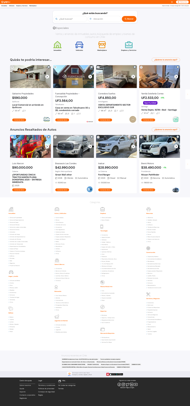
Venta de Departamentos (17, 220)
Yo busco (58, 280)
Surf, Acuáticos (106, 322)
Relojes (12, 329)
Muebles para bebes (61, 332)
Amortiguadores (60, 229)
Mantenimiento (152, 285)
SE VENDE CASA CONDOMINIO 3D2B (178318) (73, 364)
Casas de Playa (14, 249)
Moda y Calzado (14, 324)
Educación (57, 291)
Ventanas (12, 299)
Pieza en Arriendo (14, 253)
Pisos (11, 285)
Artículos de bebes (61, 325)
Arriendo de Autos (61, 225)
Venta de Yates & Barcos (62, 278)
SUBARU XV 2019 (136, 364)
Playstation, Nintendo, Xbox (109, 259)
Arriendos (12, 232)
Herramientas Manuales (154, 266)
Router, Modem (106, 261)
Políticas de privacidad (46, 389)
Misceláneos (151, 261)
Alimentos (150, 217)
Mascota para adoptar (154, 237)
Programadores (152, 322)
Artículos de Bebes (15, 280)
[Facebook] (119, 384)
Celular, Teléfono (106, 242)
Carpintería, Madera (153, 256)
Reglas (40, 395)
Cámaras (104, 240)
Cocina (12, 283)
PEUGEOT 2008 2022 (93, 364)
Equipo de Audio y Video (108, 247)
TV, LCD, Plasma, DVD (107, 264)
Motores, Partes (60, 244)
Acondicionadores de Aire (109, 268)
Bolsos (11, 317)
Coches (58, 327)
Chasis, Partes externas (62, 234)
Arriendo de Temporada (16, 244)
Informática (105, 244)
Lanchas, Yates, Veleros (62, 276)
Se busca (12, 295)
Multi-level (150, 305)
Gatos (149, 222)
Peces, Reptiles (152, 232)
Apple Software (106, 237)
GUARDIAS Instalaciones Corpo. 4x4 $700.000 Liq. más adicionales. (80, 359)
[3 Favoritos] (12, 137)
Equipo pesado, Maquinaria (63, 237)
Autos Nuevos (59, 222)
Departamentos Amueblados (18, 246)
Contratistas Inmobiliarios (155, 259)
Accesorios (59, 227)
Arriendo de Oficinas (15, 239)
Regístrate (23, 398)
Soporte (22, 392)
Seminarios (59, 307)
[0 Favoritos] (12, 67)
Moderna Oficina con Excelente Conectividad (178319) (111, 362)
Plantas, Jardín (14, 287)
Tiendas (61, 389)
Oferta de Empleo (106, 217)
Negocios (12, 263)
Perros (149, 234)
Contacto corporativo (27, 395)
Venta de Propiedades (16, 217)
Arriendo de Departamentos (17, 237)
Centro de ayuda (185, 5)
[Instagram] (123, 384)
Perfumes (12, 327)
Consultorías (151, 317)
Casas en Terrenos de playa (17, 251)
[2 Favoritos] (55, 67)
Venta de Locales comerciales (18, 227)
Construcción (150, 252)
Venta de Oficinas (14, 225)
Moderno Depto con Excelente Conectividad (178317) (115, 364)
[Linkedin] (132, 384)
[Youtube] (136, 384)
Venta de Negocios (153, 315)
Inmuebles (4, 6)
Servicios (150, 280)
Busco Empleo (105, 220)
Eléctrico (150, 273)
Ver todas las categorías (66, 385)
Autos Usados (59, 217)
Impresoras (105, 249)
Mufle (57, 241)
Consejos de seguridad (175, 5)
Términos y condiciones (46, 385)
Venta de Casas (14, 222)
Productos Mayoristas (154, 307)
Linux (103, 254)
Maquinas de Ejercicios (108, 320)
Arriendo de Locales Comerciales (19, 241)
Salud (149, 329)
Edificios (12, 256)
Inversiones (151, 303)
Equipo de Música (60, 239)
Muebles (12, 290)
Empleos (103, 213)
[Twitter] (127, 384)
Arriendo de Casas (15, 234)
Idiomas (58, 298)
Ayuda (22, 389)
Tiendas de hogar (14, 297)
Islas (11, 261)
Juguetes (58, 329)
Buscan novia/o (152, 229)
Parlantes (104, 256)
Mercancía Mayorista (107, 333)
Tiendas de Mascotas (153, 227)
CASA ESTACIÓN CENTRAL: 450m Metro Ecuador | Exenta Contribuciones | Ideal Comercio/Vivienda (88, 367)
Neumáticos (59, 246)
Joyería (12, 319)
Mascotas (149, 213)
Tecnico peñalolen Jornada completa (110, 359)
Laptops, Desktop (106, 252)
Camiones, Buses (60, 232)
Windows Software (107, 266)
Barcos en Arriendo (61, 271)
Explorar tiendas (165, 5)
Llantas (58, 249)
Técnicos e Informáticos (62, 303)
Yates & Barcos (59, 264)
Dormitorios (13, 292)
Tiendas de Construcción (154, 287)
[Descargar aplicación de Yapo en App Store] (112, 374)
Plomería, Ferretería (153, 278)
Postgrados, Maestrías (62, 305)
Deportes (103, 311)
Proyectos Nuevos (15, 265)
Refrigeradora (105, 273)
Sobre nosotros (25, 385)
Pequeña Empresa (152, 310)
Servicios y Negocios (153, 298)
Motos (57, 220)
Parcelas (12, 258)
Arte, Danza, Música (61, 295)
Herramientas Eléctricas (154, 264)
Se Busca (58, 251)
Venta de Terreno (14, 229)
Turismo (150, 334)
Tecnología (104, 231)
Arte (103, 291)
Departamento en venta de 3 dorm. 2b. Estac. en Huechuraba (78, 362)
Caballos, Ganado (152, 220)
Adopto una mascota (153, 239)
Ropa (11, 331)
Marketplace (33, 6)
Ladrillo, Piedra (151, 276)
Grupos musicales (106, 298)
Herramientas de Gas (153, 268)
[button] (47, 76)
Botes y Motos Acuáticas (63, 273)
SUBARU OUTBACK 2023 (123, 367)
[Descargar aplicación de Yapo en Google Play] (119, 374)
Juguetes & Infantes (61, 321)
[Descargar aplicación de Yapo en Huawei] (107, 374)
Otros (11, 302)
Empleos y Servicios (22, 6)
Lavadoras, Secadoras (108, 271)
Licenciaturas (59, 300)
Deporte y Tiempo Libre (108, 317)
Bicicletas (104, 315)
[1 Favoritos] (141, 67)
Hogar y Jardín (13, 276)
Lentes (12, 322)
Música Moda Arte (106, 286)
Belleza (11, 313)
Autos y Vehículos (60, 213)
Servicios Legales (152, 331)
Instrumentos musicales (108, 293)
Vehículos (11, 6)
